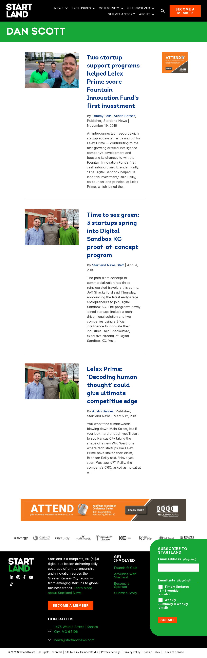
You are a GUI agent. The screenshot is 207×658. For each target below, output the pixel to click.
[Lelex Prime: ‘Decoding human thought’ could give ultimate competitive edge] (52, 381)
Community (109, 8)
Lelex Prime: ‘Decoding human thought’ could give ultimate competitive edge (112, 385)
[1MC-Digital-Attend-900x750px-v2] (175, 54)
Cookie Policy (152, 652)
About (144, 14)
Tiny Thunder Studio (86, 652)
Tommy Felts (102, 116)
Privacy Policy (132, 652)
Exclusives (81, 8)
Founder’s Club (125, 568)
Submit (168, 620)
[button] (66, 8)
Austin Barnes (124, 116)
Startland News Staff (108, 265)
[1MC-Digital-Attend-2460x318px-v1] (103, 510)
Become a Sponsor (121, 585)
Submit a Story (121, 14)
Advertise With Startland (125, 575)
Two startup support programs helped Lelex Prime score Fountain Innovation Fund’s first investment (113, 82)
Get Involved (138, 8)
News (58, 8)
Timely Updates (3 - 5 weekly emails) (173, 590)
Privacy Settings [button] (110, 652)
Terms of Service (173, 652)
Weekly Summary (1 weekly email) (173, 603)
